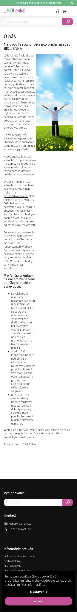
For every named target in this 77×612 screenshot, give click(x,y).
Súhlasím (38, 601)
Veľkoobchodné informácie (19, 556)
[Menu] (71, 11)
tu (42, 585)
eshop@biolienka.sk (20, 523)
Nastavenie (38, 592)
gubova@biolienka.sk (16, 196)
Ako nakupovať (12, 565)
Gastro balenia (12, 561)
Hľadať (67, 21)
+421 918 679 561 (20, 529)
